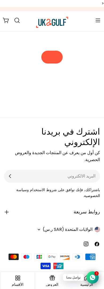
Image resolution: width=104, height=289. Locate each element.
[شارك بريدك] (10, 176)
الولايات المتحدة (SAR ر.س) (68, 229)
